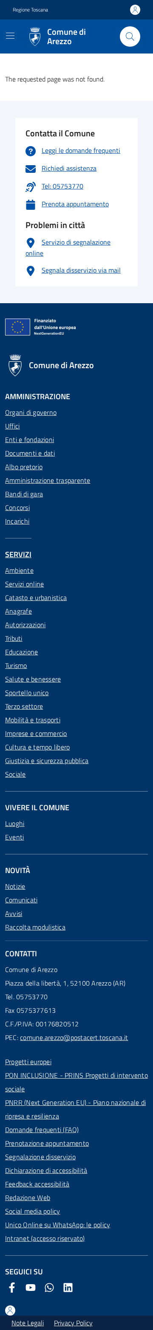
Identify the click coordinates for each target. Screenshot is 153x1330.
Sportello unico (27, 693)
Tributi (14, 638)
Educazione (21, 652)
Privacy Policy (73, 1323)
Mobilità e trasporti (32, 720)
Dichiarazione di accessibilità (46, 1170)
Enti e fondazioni (29, 439)
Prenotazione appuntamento (47, 1143)
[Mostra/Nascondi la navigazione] (10, 36)
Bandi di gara (24, 494)
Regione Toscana (30, 10)
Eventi (14, 837)
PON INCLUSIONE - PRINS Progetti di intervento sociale (76, 1082)
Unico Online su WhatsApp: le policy (57, 1225)
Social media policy (32, 1211)
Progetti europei (28, 1062)
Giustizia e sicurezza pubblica (46, 760)
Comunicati (21, 900)
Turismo (16, 665)
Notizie (15, 886)
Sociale (15, 774)
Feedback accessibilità (37, 1184)
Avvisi (13, 913)
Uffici (12, 426)
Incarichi (17, 521)
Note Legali (27, 1323)
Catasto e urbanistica (36, 597)
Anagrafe (18, 611)
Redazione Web (27, 1197)
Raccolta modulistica (35, 927)
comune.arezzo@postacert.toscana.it (74, 1037)
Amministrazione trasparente (47, 480)
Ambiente (19, 570)
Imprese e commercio (36, 733)
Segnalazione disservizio (40, 1157)
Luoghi (14, 823)
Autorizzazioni (25, 625)
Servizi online (24, 584)
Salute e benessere (33, 679)
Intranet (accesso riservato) (45, 1238)
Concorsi (17, 507)
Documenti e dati (30, 453)
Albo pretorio (23, 467)
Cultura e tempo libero (37, 747)
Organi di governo (31, 412)
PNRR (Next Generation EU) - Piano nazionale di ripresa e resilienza (75, 1109)
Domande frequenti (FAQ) (42, 1129)
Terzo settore (24, 706)
